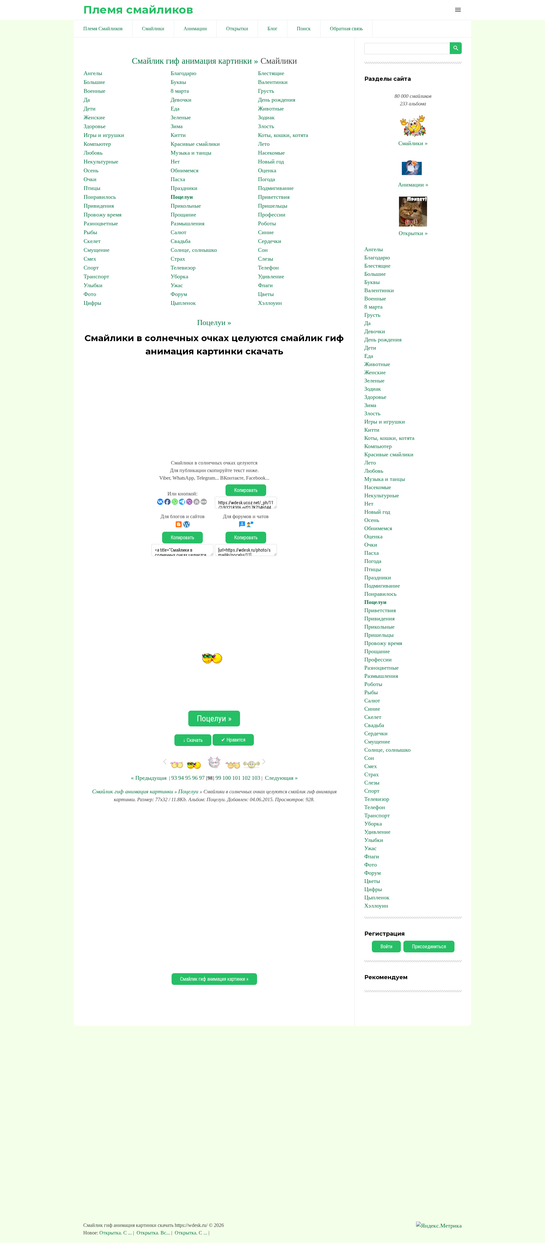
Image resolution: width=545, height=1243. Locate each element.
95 (188, 778)
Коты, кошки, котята (283, 135)
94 (181, 778)
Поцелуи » (214, 322)
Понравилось (100, 197)
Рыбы (90, 232)
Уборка (179, 276)
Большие (94, 82)
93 (174, 778)
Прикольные (186, 206)
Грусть (266, 91)
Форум (179, 294)
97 (202, 778)
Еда (175, 108)
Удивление (271, 276)
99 (218, 778)
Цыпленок (183, 303)
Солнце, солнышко (194, 250)
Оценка (267, 170)
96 (195, 778)
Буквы (178, 82)
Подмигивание (276, 188)
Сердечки (269, 241)
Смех (90, 259)
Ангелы (93, 73)
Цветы (266, 294)
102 (246, 778)
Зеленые (181, 117)
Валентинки (273, 82)
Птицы (92, 188)
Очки (90, 179)
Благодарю (183, 73)
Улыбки (93, 285)
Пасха (178, 179)
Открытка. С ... (116, 1232)
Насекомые (271, 153)
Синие (266, 232)
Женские (94, 117)
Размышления (187, 223)
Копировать (246, 490)
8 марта (180, 91)
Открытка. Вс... (153, 1232)
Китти (178, 135)
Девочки (181, 100)
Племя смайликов (138, 9)
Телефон (268, 267)
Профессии (271, 214)
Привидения (99, 206)
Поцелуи (182, 197)
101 (236, 778)
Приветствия (274, 197)
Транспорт (96, 276)
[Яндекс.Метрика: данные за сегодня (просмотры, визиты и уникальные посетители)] (439, 1226)
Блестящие (271, 73)
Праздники (184, 188)
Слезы (265, 259)
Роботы (267, 223)
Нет (175, 161)
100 (226, 778)
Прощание (183, 214)
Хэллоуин (270, 303)
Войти (386, 947)
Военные (94, 91)
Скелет (92, 241)
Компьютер (97, 144)
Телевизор (183, 267)
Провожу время (102, 214)
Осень (91, 170)
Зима (177, 126)
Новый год (271, 161)
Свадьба (180, 241)
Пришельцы (272, 206)
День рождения (276, 100)
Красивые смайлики (195, 144)
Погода (266, 179)
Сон (263, 250)
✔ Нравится (233, 740)
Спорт (91, 267)
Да (87, 100)
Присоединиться (429, 947)
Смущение (96, 250)
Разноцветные (101, 223)
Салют (178, 232)
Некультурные (101, 161)
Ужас (177, 285)
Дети (90, 108)
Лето (264, 144)
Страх (178, 259)
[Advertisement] (214, 405)
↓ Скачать (193, 740)
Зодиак (266, 117)
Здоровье (95, 126)
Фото (90, 294)
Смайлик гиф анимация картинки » (195, 61)
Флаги (265, 285)
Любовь (93, 153)
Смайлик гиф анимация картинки (132, 791)
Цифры (92, 303)
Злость (266, 126)
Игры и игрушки (104, 135)
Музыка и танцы (191, 153)
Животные (271, 108)
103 (256, 778)
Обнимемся (184, 170)
